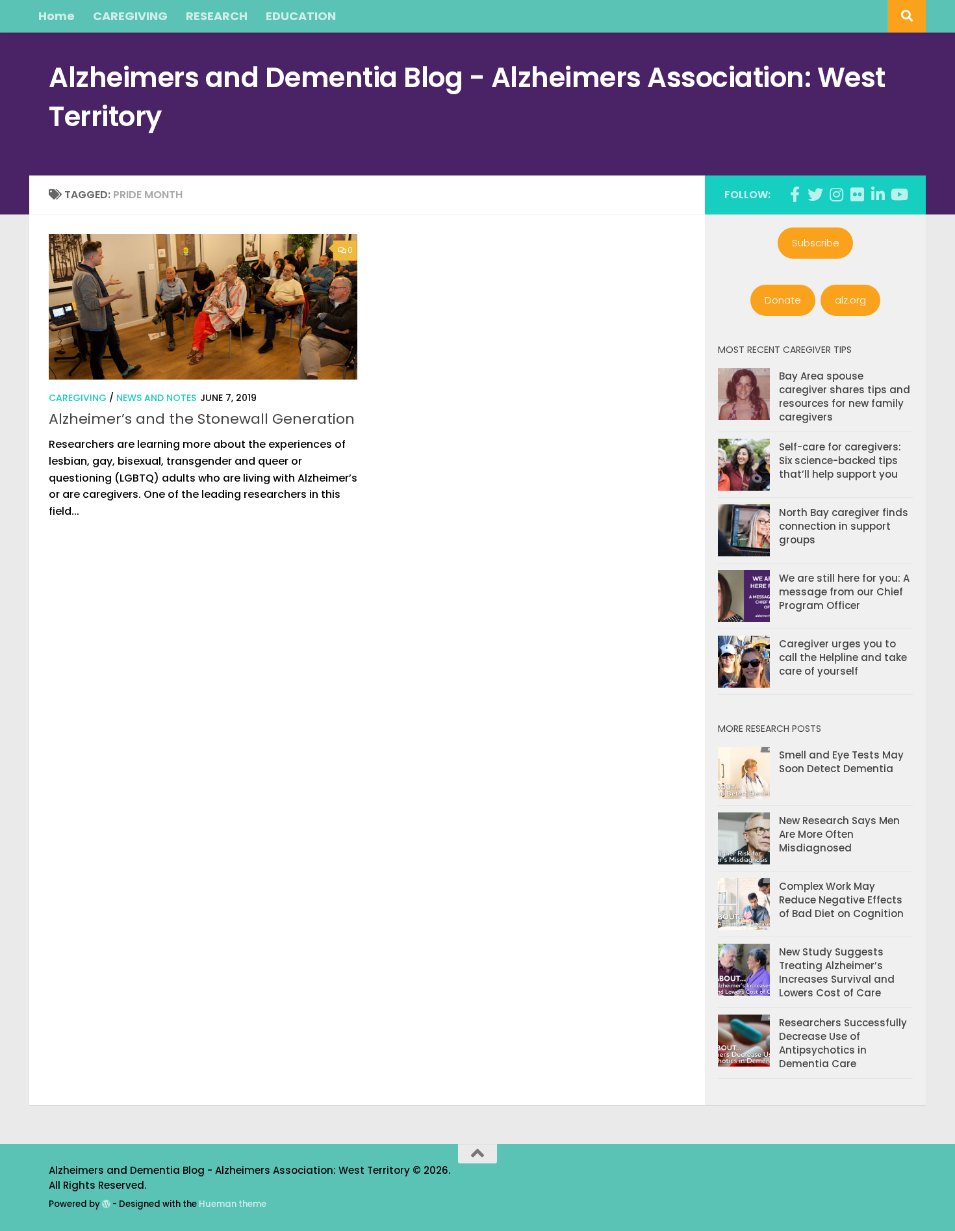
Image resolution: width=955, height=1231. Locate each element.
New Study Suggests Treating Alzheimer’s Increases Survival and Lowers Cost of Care (837, 972)
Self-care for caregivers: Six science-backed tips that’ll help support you (840, 460)
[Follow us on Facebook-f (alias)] (794, 194)
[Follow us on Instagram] (836, 194)
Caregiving (78, 397)
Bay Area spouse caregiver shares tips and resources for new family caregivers (844, 396)
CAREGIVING (130, 16)
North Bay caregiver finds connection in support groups (843, 526)
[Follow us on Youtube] (898, 194)
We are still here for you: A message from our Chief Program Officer (844, 591)
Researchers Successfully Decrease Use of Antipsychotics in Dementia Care (843, 1043)
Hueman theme (232, 1204)
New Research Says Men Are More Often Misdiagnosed (839, 834)
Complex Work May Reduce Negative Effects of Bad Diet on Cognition (841, 899)
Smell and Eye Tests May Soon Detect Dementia (841, 761)
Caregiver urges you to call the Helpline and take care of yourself (843, 657)
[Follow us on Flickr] (857, 194)
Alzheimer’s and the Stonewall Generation (202, 419)
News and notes (156, 397)
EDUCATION (301, 16)
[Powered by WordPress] (106, 1204)
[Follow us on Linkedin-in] (877, 194)
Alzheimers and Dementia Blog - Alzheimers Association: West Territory (467, 97)
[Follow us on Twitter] (815, 194)
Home (56, 16)
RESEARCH (217, 16)
